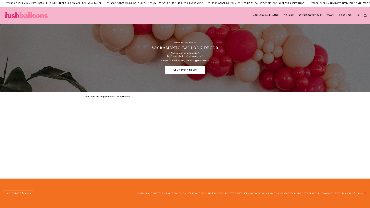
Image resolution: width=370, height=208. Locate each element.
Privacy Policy (172, 193)
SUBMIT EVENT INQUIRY (184, 70)
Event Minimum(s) (345, 193)
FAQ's (360, 193)
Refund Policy (216, 193)
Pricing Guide (326, 193)
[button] (266, 15)
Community (310, 193)
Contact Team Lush (291, 193)
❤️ (365, 193)
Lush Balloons (148, 193)
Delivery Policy (234, 193)
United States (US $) (17, 193)
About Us (273, 193)
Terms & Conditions (255, 193)
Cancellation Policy (194, 193)
